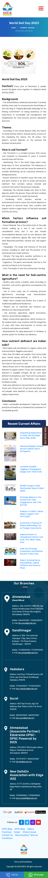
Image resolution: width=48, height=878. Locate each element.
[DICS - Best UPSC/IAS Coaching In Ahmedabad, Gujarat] (24, 849)
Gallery (30, 829)
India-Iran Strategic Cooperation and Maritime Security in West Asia (31, 551)
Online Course (29, 832)
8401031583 (21, 715)
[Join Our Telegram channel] (27, 822)
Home (13, 28)
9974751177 (21, 759)
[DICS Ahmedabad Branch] (7, 598)
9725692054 (34, 686)
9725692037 (21, 686)
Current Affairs (27, 28)
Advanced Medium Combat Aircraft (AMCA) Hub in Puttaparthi (32, 448)
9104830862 (21, 795)
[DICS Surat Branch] (5, 698)
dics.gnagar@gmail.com (28, 653)
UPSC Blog (7, 829)
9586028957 (36, 620)
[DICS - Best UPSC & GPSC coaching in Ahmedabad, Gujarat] (10, 8)
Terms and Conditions (23, 862)
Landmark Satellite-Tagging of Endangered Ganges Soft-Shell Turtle (31, 469)
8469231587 (23, 620)
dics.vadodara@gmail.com (27, 689)
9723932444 (37, 650)
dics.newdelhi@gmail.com (26, 798)
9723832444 (24, 650)
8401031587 (34, 715)
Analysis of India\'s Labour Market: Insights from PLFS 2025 (31, 514)
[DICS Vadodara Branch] (5, 669)
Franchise (6, 832)
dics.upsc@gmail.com (27, 623)
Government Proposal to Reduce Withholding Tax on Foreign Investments (31, 525)
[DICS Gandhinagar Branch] (7, 632)
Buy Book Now (45, 435)
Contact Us (7, 835)
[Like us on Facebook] (21, 822)
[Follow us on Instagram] (32, 822)
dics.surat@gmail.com (25, 718)
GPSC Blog (20, 829)
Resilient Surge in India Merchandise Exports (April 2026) (32, 488)
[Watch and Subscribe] (38, 822)
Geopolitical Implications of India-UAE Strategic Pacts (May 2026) (30, 435)
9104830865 (34, 795)
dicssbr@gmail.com (24, 762)
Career (17, 832)
